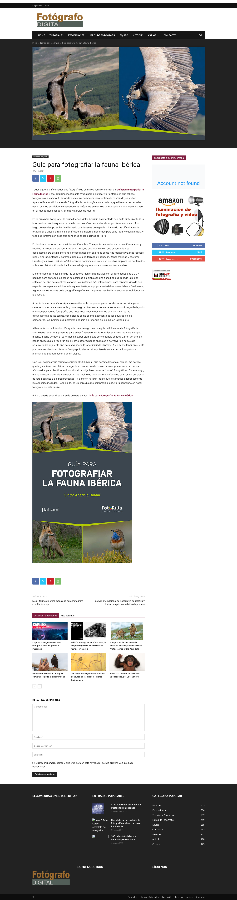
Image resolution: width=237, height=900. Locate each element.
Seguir (198, 252)
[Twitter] (43, 178)
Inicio (34, 43)
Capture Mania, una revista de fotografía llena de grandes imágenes (46, 645)
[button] (201, 35)
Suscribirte (196, 259)
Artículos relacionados (45, 615)
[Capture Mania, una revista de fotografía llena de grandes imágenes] (50, 631)
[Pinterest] (50, 178)
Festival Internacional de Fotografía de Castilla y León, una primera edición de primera (119, 603)
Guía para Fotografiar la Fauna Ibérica (111, 395)
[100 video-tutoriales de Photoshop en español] (100, 839)
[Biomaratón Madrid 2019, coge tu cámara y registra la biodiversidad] (50, 662)
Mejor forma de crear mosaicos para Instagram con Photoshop (57, 603)
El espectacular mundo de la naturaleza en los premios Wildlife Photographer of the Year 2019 (125, 645)
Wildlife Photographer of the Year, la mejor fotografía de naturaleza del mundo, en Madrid (88, 645)
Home (41, 35)
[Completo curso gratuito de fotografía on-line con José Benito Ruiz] (100, 825)
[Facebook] (35, 178)
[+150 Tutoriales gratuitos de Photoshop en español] (98, 808)
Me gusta (197, 245)
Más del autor (68, 615)
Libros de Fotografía (102, 35)
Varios (152, 35)
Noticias (138, 35)
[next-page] (40, 686)
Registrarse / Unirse (40, 5)
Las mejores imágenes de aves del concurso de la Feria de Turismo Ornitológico (87, 676)
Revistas (179, 897)
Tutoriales (56, 35)
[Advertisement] (146, 19)
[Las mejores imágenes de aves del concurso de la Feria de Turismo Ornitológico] (88, 662)
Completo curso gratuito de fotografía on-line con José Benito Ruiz (125, 823)
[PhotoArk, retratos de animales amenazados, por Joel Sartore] (127, 662)
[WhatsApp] (58, 178)
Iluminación (167, 897)
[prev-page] (34, 686)
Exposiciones (76, 35)
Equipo (124, 35)
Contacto (170, 35)
